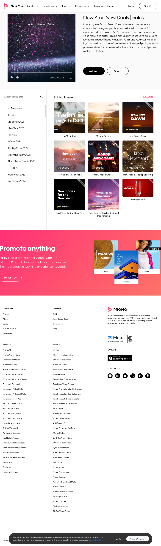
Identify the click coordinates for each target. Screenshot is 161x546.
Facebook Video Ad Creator (15, 379)
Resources (80, 6)
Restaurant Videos (11, 452)
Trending (12, 115)
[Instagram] (130, 339)
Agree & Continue (137, 539)
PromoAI (98, 6)
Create (30, 6)
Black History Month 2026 (21, 161)
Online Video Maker (62, 360)
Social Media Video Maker (14, 369)
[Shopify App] (133, 358)
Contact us (58, 324)
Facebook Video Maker (13, 374)
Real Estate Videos (11, 438)
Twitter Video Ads (11, 428)
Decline (119, 539)
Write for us (8, 333)
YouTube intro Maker (12, 413)
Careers (6, 324)
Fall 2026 (12, 168)
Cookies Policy (98, 540)
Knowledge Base (60, 319)
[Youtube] (125, 376)
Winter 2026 (14, 141)
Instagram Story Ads (12, 399)
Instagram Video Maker (13, 389)
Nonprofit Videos (10, 472)
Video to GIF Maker (61, 418)
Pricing (110, 6)
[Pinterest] (147, 376)
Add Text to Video (61, 457)
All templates (15, 108)
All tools (57, 350)
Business (7, 467)
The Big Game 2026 (18, 148)
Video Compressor (61, 472)
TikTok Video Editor (61, 511)
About (5, 319)
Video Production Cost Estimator (67, 389)
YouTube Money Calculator (65, 403)
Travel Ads (7, 462)
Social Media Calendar (63, 369)
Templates (48, 6)
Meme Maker (59, 433)
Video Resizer (59, 477)
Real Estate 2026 (17, 181)
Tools (64, 6)
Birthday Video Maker (62, 438)
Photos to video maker (63, 355)
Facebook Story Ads (11, 384)
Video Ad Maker (60, 364)
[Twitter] (132, 376)
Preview (70, 114)
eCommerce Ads (10, 364)
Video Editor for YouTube (64, 428)
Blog (55, 329)
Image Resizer (59, 374)
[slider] (11, 72)
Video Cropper (59, 501)
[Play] (12, 77)
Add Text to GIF (60, 423)
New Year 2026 (16, 128)
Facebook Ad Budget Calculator (67, 394)
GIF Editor (57, 462)
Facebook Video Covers (63, 384)
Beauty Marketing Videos (14, 457)
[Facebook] (115, 339)
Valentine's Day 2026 (19, 154)
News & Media (9, 329)
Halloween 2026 (16, 174)
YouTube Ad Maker (11, 408)
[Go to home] (15, 6)
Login (131, 6)
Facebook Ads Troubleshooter (66, 399)
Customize (94, 71)
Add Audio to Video (62, 452)
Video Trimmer (59, 487)
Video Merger (59, 467)
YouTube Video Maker (12, 403)
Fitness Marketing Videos (14, 443)
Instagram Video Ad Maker (15, 394)
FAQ (55, 314)
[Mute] (18, 77)
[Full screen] (71, 77)
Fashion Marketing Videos (14, 447)
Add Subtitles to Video (63, 491)
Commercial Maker (11, 360)
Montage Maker (60, 496)
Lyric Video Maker (61, 447)
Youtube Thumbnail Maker (65, 482)
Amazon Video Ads (11, 433)
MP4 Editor (58, 408)
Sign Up (148, 6)
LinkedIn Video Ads (11, 423)
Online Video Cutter (62, 443)
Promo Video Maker (12, 355)
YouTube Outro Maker (12, 418)
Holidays (12, 134)
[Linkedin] (140, 376)
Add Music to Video (61, 413)
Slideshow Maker (61, 506)
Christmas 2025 (16, 121)
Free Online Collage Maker (65, 379)
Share (118, 71)
